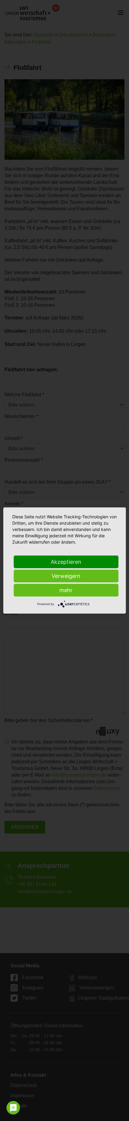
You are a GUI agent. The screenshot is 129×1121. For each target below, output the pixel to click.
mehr (66, 590)
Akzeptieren (66, 562)
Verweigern (66, 576)
